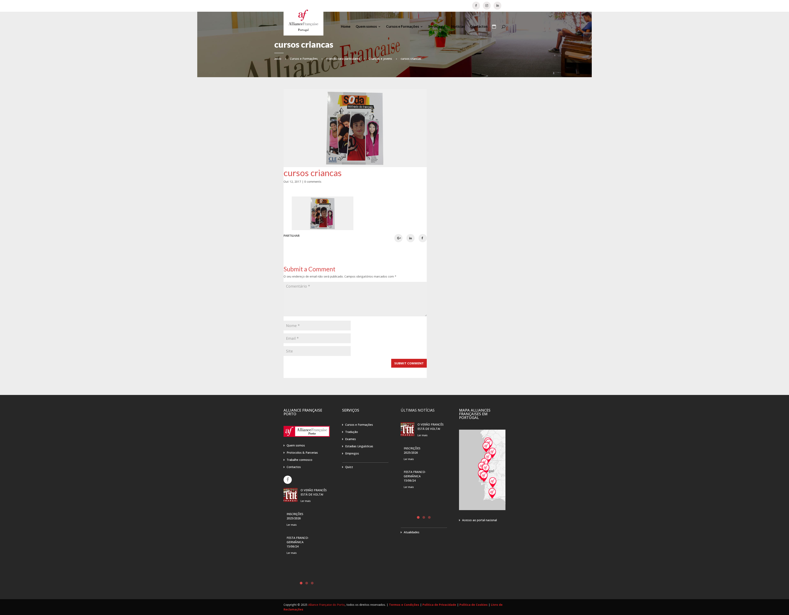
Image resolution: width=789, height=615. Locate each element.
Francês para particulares (343, 59)
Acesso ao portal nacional (479, 520)
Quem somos (366, 27)
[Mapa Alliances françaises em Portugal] (482, 509)
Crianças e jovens (380, 59)
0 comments (312, 182)
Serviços (435, 27)
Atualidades (411, 532)
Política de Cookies (473, 605)
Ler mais (306, 501)
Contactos (479, 27)
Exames (350, 439)
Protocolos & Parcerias (302, 452)
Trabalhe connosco (299, 460)
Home (346, 27)
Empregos (352, 453)
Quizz (349, 467)
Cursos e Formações (402, 27)
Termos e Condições (404, 605)
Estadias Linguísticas (359, 446)
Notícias (458, 27)
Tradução (351, 432)
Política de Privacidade (439, 605)
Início (277, 59)
